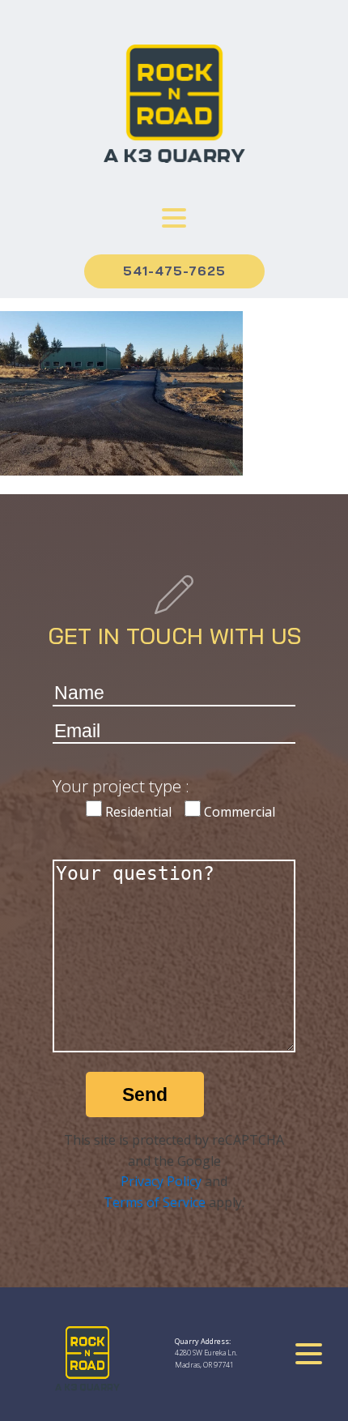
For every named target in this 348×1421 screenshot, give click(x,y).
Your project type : (121, 786)
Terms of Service (155, 1202)
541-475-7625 (174, 270)
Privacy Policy (161, 1181)
